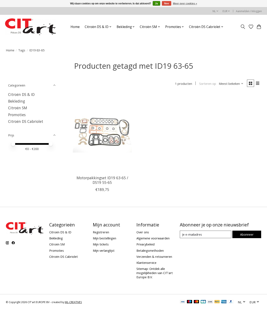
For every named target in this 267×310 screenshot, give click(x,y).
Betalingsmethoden (150, 250)
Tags (21, 50)
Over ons (142, 232)
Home (75, 27)
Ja (156, 3)
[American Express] (224, 302)
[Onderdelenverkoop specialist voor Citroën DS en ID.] (30, 26)
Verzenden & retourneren (154, 256)
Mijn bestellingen (104, 238)
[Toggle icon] (243, 26)
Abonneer (247, 234)
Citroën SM (17, 107)
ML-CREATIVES (73, 302)
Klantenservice (146, 262)
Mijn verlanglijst (104, 250)
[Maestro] (189, 302)
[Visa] (182, 302)
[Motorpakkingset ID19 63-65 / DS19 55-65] (102, 133)
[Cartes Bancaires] (203, 302)
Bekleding (16, 101)
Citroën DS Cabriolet (25, 121)
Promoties (17, 114)
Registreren (101, 232)
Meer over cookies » (185, 3)
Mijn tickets (101, 244)
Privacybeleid (145, 244)
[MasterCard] (196, 302)
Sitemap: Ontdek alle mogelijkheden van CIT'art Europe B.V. (154, 273)
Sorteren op (207, 83)
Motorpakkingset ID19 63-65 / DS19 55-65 (102, 180)
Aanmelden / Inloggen (249, 11)
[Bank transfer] (210, 302)
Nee (166, 3)
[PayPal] (217, 302)
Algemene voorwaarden (153, 238)
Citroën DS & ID (21, 94)
